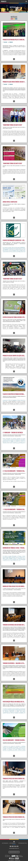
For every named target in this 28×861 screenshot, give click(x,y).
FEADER (13, 844)
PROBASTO (3, 1)
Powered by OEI (17, 860)
